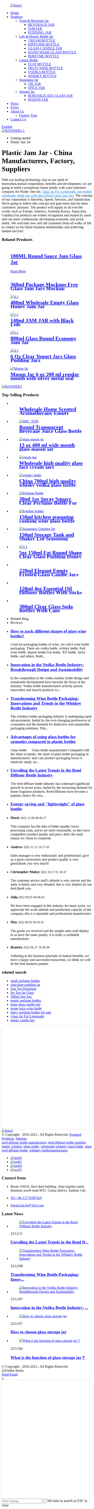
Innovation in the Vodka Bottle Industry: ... (49, 1307)
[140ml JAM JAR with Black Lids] (14, 315)
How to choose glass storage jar (38, 1332)
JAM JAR (35, 28)
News (14, 103)
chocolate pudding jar (25, 985)
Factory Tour (28, 115)
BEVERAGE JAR (41, 25)
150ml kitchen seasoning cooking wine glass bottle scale (47, 521)
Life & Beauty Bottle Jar (36, 36)
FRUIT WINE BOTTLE (45, 68)
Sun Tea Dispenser (23, 989)
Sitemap (21, 1138)
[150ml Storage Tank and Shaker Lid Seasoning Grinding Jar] (37, 529)
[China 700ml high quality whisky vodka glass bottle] (30, 475)
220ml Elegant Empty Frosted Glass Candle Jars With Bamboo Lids (48, 574)
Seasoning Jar (28, 80)
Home (14, 13)
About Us (17, 111)
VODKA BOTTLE (42, 72)
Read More (18, 271)
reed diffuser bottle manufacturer (24, 1142)
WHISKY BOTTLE (42, 76)
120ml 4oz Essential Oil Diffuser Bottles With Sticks (50, 590)
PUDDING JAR (39, 32)
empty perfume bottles (25, 1000)
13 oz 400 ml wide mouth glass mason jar (47, 447)
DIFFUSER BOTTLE (43, 44)
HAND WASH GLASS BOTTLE (52, 52)
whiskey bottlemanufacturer (48, 1150)
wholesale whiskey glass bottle (62, 1146)
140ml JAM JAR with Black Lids (42, 322)
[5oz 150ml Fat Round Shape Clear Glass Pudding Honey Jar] (23, 547)
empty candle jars (22, 1020)
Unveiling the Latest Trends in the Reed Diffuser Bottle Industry (45, 772)
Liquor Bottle (28, 60)
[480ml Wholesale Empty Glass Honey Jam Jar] (14, 297)
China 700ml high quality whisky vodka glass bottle (47, 483)
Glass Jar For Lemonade (58, 191)
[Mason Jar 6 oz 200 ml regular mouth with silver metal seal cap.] (19, 368)
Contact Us (18, 119)
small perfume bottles (25, 981)
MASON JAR (38, 99)
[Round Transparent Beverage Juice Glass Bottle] (28, 421)
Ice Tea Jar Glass (22, 992)
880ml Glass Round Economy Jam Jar (43, 340)
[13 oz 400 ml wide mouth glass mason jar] (31, 439)
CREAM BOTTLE (41, 40)
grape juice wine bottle (26, 1008)
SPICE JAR (36, 88)
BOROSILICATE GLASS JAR (50, 95)
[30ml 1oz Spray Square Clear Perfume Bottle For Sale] (31, 493)
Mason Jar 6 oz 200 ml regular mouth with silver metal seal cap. (44, 378)
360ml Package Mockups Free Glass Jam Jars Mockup (44, 286)
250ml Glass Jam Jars (58, 195)
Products (16, 17)
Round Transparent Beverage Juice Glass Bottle (50, 429)
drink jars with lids (30, 195)
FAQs (14, 107)
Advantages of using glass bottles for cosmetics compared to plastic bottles (43, 739)
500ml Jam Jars (21, 996)
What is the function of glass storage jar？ (47, 1357)
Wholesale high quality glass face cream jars (51, 465)
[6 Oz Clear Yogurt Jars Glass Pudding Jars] (14, 350)
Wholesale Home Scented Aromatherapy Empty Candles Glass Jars (47, 413)
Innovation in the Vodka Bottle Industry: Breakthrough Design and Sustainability (47, 667)
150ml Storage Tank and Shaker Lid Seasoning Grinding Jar (46, 538)
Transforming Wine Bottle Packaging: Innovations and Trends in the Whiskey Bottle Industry (45, 703)
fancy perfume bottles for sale (30, 1012)
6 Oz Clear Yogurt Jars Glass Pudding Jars (43, 358)
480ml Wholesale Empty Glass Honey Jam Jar (44, 304)
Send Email (10, 1374)
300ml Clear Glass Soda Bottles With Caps (46, 608)
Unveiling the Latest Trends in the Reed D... (49, 1242)
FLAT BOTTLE (39, 64)
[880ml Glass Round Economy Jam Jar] (14, 332)
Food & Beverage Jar (34, 21)
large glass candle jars (25, 1004)
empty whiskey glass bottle (20, 1146)
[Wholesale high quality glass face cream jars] (28, 457)
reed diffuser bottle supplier (66, 1142)
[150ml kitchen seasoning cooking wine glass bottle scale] (31, 511)
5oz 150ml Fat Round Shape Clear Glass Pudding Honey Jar (50, 556)
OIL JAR (34, 84)
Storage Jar (27, 92)
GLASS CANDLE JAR (45, 48)
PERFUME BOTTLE (43, 56)
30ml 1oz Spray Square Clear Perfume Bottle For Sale (48, 503)
